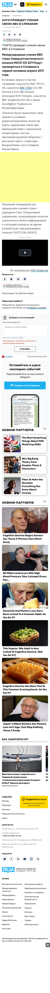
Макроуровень (8, 895)
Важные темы (8, 11)
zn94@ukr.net (36, 840)
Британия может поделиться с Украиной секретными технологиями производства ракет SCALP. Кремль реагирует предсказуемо (21, 780)
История (28, 912)
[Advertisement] (25, 177)
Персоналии (30, 904)
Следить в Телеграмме (27, 385)
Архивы (5, 801)
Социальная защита (34, 884)
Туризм (28, 920)
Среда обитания (9, 920)
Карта (4, 818)
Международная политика (9, 889)
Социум (28, 908)
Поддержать (35, 4)
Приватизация (8, 904)
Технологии (7, 916)
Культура (6, 928)
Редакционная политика (13, 814)
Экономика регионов (11, 908)
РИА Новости (39, 270)
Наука (5, 912)
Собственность (31, 924)
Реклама (6, 809)
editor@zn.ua (7, 847)
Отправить (25, 349)
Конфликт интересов (34, 892)
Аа (22, 4)
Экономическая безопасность (32, 898)
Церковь (6, 924)
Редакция (6, 805)
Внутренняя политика (12, 884)
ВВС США (26, 87)
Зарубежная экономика (35, 888)
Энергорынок (8, 899)
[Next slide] (46, 11)
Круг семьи (30, 916)
